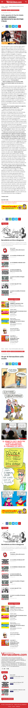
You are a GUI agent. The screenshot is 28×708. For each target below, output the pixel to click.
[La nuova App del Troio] (5, 285)
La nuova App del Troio (15, 283)
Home (2, 6)
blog (8, 10)
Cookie (13, 706)
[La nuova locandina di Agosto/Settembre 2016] (5, 271)
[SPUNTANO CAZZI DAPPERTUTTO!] (5, 338)
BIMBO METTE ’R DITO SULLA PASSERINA (17, 321)
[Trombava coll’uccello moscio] (5, 250)
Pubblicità (18, 706)
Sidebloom (24, 704)
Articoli (6, 6)
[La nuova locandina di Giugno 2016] (5, 278)
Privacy (9, 706)
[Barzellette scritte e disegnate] (14, 232)
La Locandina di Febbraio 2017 (17, 255)
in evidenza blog (15, 10)
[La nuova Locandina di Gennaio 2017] (5, 293)
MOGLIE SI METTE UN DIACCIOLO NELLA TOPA (18, 311)
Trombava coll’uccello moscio (17, 249)
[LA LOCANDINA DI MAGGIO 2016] (5, 264)
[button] (26, 2)
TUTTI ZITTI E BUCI (15, 330)
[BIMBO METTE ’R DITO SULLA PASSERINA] (5, 321)
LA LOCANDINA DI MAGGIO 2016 (17, 262)
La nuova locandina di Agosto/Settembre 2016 (16, 270)
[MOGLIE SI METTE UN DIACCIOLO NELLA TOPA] (5, 312)
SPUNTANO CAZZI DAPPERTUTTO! (14, 339)
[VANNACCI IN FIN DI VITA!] (5, 304)
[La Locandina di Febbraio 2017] (5, 257)
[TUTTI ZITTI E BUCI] (5, 331)
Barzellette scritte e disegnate (12, 240)
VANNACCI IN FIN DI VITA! (16, 303)
